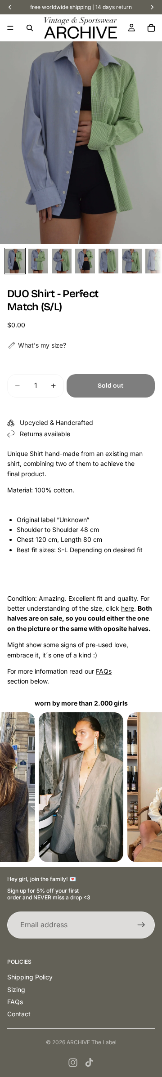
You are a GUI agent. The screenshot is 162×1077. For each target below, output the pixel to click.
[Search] (30, 28)
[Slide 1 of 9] (15, 261)
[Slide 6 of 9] (132, 261)
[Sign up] (141, 925)
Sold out (110, 385)
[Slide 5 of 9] (108, 261)
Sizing (16, 989)
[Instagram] (73, 1062)
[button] (36, 345)
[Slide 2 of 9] (38, 261)
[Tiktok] (89, 1062)
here (127, 608)
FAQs (104, 671)
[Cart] (151, 28)
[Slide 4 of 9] (85, 261)
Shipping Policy (30, 977)
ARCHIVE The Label (92, 1042)
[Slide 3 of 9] (62, 261)
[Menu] (10, 28)
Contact (19, 1014)
